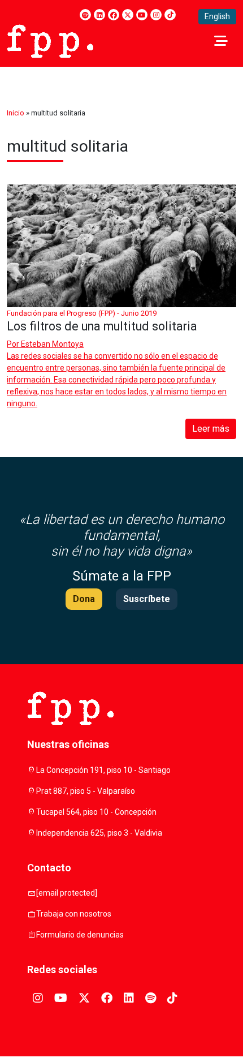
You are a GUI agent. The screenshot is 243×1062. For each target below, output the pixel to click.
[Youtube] (141, 14)
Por (45, 344)
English (217, 16)
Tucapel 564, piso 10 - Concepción (96, 811)
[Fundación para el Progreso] (50, 40)
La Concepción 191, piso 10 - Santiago (103, 770)
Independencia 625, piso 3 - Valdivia (99, 832)
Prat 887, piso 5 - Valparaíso (85, 791)
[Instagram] (156, 14)
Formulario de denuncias (80, 934)
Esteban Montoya (52, 344)
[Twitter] (127, 14)
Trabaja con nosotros (73, 913)
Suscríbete (146, 599)
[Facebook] (113, 14)
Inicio (15, 113)
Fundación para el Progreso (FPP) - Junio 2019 (82, 313)
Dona (84, 599)
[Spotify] (85, 14)
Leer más (210, 428)
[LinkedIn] (99, 14)
